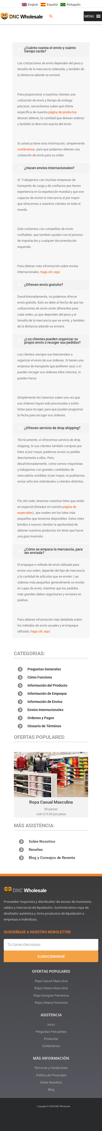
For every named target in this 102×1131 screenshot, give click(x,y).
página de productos (62, 112)
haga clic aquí (50, 272)
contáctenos (26, 149)
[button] (51, 16)
